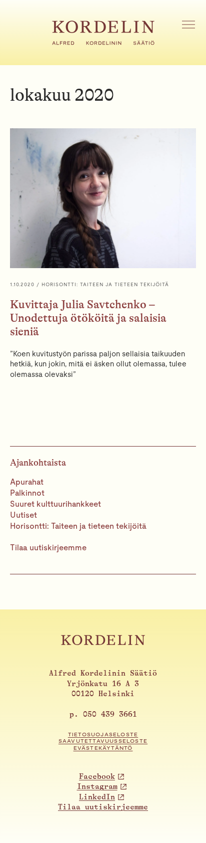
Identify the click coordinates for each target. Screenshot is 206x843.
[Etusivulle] (103, 42)
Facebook (97, 776)
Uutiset (23, 515)
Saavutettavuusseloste (103, 741)
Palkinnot (27, 493)
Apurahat (27, 482)
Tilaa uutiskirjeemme (48, 547)
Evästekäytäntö (103, 748)
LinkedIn (97, 797)
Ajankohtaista (38, 463)
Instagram (97, 786)
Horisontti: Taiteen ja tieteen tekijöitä (78, 526)
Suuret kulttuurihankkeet (55, 504)
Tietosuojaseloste (103, 734)
